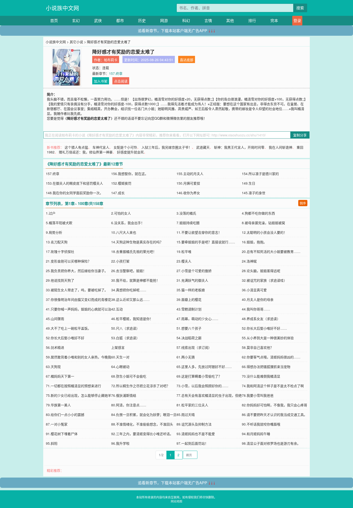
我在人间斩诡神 (280, 147)
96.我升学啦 (120, 443)
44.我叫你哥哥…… (256, 309)
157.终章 (115, 73)
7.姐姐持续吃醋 (188, 222)
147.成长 (118, 192)
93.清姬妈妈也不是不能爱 (195, 433)
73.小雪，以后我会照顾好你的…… (202, 385)
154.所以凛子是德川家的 (260, 173)
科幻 (186, 20)
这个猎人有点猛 (76, 147)
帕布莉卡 (110, 59)
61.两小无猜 (185, 357)
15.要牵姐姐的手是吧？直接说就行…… (205, 241)
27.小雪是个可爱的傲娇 (194, 270)
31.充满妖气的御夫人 (192, 280)
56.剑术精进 (55, 347)
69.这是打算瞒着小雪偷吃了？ (199, 376)
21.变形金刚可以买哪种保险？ (68, 261)
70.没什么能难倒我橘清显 (261, 376)
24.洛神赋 (249, 261)
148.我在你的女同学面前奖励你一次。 (74, 192)
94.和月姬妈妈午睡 (256, 433)
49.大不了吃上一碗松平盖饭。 (68, 328)
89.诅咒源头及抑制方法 (194, 424)
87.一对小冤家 (56, 424)
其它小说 (76, 41)
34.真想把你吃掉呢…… (128, 289)
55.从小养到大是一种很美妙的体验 (268, 337)
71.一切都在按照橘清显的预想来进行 (73, 385)
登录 (297, 20)
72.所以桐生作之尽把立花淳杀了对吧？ (140, 385)
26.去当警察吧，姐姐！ (128, 270)
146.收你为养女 (188, 192)
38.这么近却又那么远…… (130, 299)
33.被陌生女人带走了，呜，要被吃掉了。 (77, 289)
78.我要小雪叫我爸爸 (258, 395)
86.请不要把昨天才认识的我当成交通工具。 (274, 414)
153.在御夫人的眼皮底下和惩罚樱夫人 (74, 183)
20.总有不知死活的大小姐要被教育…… (271, 251)
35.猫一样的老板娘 (190, 289)
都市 (120, 20)
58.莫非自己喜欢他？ (258, 347)
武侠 (98, 20)
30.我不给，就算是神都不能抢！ (135, 280)
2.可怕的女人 (121, 213)
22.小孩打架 (120, 261)
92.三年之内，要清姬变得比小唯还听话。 (142, 433)
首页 (54, 20)
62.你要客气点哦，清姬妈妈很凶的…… (271, 357)
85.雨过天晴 (185, 414)
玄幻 (76, 20)
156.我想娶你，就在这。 (129, 173)
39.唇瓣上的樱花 (188, 299)
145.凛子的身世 (253, 192)
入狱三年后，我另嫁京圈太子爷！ (166, 147)
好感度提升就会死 (130, 152)
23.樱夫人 (183, 261)
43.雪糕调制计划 (188, 309)
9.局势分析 (54, 232)
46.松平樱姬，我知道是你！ (132, 318)
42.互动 (117, 309)
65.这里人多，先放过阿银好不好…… (204, 366)
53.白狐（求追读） (125, 337)
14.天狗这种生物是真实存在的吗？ (137, 241)
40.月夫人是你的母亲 (258, 299)
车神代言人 (100, 147)
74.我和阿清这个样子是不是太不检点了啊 (273, 385)
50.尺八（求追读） (125, 328)
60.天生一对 (120, 357)
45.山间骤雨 (55, 318)
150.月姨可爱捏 (188, 183)
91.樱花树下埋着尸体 (62, 433)
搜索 (300, 8)
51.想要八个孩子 (188, 328)
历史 (142, 20)
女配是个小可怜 (125, 147)
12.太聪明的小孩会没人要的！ (264, 232)
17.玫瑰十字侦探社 (60, 251)
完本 (274, 20)
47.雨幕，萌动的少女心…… (197, 318)
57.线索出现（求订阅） (194, 347)
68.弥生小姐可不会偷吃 (128, 376)
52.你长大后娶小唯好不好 (65, 337)
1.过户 (50, 213)
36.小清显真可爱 (254, 289)
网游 (164, 20)
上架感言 (118, 347)
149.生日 (248, 183)
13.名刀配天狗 (56, 241)
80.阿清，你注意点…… (128, 405)
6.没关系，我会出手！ (127, 222)
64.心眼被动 (120, 366)
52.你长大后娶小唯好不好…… (264, 328)
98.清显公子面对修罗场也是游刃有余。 (271, 443)
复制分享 (300, 135)
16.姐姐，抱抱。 (254, 241)
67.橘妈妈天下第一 (60, 376)
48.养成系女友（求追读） (261, 318)
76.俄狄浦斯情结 (123, 395)
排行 (252, 20)
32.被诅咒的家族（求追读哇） (264, 280)
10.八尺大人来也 (123, 232)
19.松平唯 (183, 251)
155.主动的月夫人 (189, 173)
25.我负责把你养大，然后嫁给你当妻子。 (77, 270)
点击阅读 (121, 81)
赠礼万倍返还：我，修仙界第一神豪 (86, 152)
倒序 (303, 203)
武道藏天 (203, 147)
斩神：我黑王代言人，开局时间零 (239, 147)
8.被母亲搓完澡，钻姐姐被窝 (263, 222)
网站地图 (176, 501)
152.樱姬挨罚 (121, 183)
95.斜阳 (51, 443)
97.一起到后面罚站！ (192, 443)
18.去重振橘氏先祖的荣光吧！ (133, 251)
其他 (230, 20)
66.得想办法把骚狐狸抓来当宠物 (266, 366)
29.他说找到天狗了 (60, 280)
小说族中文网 (62, 8)
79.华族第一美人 (58, 405)
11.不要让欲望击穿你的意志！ (199, 232)
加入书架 (100, 81)
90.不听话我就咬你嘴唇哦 (261, 424)
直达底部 (186, 59)
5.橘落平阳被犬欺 (59, 222)
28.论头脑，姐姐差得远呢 (261, 270)
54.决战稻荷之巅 (188, 337)
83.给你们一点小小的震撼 (65, 414)
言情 (208, 20)
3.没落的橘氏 (186, 213)
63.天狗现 (53, 366)
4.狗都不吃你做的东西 (258, 213)
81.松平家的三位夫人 (192, 405)
